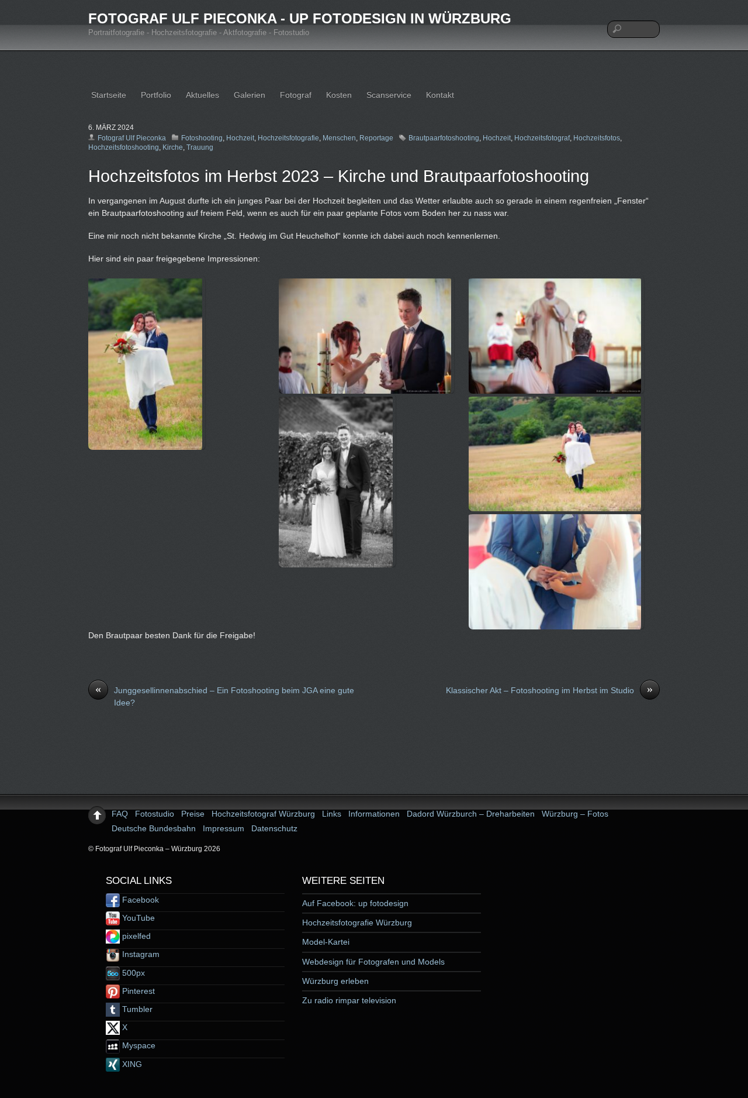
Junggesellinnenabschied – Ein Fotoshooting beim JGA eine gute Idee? (224, 696)
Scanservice (388, 94)
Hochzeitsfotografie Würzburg (357, 922)
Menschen (339, 138)
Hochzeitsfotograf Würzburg (263, 813)
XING (131, 1064)
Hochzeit (240, 138)
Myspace (137, 1045)
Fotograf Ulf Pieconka (132, 138)
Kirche (172, 147)
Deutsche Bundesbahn (154, 828)
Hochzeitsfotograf (542, 138)
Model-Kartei (325, 941)
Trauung (199, 147)
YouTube (137, 918)
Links (331, 813)
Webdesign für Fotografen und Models (373, 961)
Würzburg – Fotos (575, 813)
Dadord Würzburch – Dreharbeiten (471, 813)
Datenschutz (274, 828)
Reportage (376, 138)
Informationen (374, 813)
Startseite (108, 94)
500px (132, 972)
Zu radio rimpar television (349, 1000)
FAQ (120, 813)
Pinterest (137, 991)
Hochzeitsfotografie (288, 138)
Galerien (249, 94)
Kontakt (440, 94)
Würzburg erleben (335, 981)
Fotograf (295, 94)
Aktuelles (202, 94)
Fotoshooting (202, 138)
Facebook (139, 899)
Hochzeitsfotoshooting (123, 147)
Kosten (339, 94)
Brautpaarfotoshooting (443, 138)
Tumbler (136, 1009)
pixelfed (135, 936)
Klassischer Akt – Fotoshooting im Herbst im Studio (549, 689)
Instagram (140, 954)
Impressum (223, 828)
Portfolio (156, 94)
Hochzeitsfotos (596, 138)
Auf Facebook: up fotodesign (355, 903)
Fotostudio (154, 813)
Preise (193, 813)
